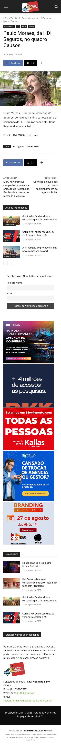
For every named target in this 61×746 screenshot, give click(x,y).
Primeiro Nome (14, 282)
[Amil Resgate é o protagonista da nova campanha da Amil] (11, 251)
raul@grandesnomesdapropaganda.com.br (28, 700)
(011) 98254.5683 (25, 693)
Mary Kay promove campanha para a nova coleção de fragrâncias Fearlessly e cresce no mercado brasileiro (16, 189)
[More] (41, 63)
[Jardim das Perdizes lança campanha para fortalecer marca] (11, 220)
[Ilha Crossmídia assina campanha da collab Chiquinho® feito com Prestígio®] (11, 583)
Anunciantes (9, 26)
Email (9, 293)
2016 (17, 18)
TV (12, 18)
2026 (6, 240)
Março (31, 26)
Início (5, 18)
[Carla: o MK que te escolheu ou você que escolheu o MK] (11, 236)
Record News (33, 146)
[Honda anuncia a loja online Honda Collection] (11, 567)
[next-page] (11, 263)
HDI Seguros (18, 146)
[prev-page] (5, 263)
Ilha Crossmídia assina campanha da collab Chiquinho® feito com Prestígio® (39, 582)
